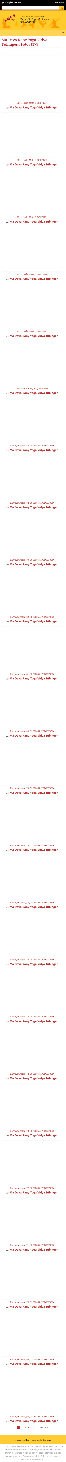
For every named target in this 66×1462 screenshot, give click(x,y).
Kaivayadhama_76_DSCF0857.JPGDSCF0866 (32, 959)
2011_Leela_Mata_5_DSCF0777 (32, 102)
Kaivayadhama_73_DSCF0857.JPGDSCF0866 (32, 1130)
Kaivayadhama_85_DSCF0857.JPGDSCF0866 (32, 445)
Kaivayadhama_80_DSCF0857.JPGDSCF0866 (32, 731)
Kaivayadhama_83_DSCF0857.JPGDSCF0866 (32, 559)
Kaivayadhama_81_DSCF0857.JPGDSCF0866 (32, 674)
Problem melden (22, 1440)
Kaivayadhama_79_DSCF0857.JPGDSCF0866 (32, 788)
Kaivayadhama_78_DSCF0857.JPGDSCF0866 (32, 845)
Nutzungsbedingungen (41, 1440)
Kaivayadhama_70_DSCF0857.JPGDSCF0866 (32, 1302)
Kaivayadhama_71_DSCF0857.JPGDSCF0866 (32, 1245)
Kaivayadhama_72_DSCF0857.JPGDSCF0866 (32, 1188)
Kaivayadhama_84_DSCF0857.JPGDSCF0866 (32, 502)
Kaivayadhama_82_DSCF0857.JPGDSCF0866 (32, 616)
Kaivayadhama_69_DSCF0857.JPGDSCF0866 (32, 1359)
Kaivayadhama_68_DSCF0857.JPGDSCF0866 (32, 1416)
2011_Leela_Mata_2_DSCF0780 (32, 274)
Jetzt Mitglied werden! (11, 2)
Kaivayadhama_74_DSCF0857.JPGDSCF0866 (32, 1073)
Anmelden (59, 2)
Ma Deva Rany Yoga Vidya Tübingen (34, 107)
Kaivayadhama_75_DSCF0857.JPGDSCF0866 (32, 1016)
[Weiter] (48, 1427)
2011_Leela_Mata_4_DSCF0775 (32, 160)
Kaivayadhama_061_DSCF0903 (32, 388)
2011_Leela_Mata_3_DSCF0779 (32, 217)
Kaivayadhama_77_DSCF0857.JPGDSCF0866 (32, 902)
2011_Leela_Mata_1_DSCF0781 (32, 331)
